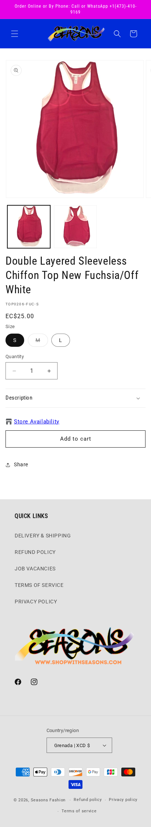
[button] (15, 34)
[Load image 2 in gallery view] (75, 226)
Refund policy (88, 799)
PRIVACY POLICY (36, 601)
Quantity (14, 356)
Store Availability (36, 421)
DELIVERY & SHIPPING (43, 536)
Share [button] (21, 464)
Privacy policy (123, 799)
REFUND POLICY (35, 552)
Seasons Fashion (48, 800)
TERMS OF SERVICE (39, 585)
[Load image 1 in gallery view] (28, 226)
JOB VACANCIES (35, 568)
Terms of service (79, 811)
